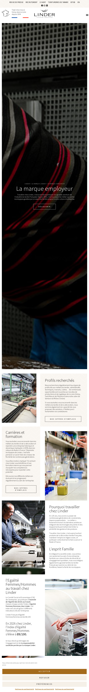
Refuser (44, 678)
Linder (27, 184)
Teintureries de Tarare (58, 2)
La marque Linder (39, 184)
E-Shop (43, 2)
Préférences (44, 684)
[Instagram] (44, 5)
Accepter (44, 671)
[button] (87, 15)
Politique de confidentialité (24, 689)
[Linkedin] (47, 5)
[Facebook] (42, 5)
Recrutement (31, 2)
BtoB (73, 2)
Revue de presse (16, 2)
